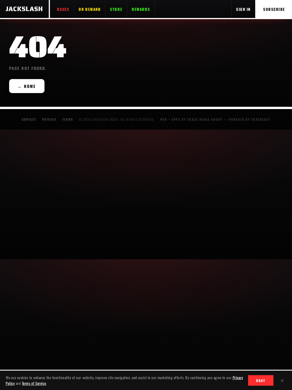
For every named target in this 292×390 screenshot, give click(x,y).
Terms (67, 119)
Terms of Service (34, 383)
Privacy (49, 119)
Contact (29, 119)
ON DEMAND (90, 9)
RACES (63, 9)
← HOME (27, 86)
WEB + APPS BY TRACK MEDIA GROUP (191, 119)
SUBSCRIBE (274, 9)
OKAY (260, 380)
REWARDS (141, 9)
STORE (116, 9)
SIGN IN (243, 9)
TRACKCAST (260, 119)
